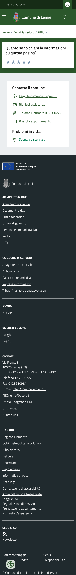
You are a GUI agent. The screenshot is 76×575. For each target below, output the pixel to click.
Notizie (7, 312)
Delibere (7, 456)
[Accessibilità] (10, 564)
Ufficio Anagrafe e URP (17, 401)
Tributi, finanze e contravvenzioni (24, 290)
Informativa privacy (15, 475)
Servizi (47, 554)
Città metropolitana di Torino (21, 443)
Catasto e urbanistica (16, 277)
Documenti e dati (13, 210)
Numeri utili (10, 414)
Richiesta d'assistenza (17, 513)
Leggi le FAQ (10, 498)
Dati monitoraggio (14, 554)
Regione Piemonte (15, 4)
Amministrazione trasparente (22, 494)
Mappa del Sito (55, 559)
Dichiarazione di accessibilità (21, 488)
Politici (6, 236)
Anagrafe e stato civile (17, 264)
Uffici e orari (10, 408)
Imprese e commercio (16, 284)
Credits (23, 559)
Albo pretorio (11, 449)
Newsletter (10, 539)
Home (6, 32)
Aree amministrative (16, 204)
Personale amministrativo (19, 229)
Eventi (6, 341)
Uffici (41, 32)
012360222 (23, 377)
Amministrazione (24, 32)
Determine (9, 462)
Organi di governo (14, 223)
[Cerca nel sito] (63, 17)
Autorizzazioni (11, 271)
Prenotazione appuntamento (21, 508)
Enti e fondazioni (13, 216)
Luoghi (6, 334)
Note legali (9, 481)
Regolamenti (11, 469)
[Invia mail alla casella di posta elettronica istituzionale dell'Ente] (29, 389)
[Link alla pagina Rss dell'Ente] (4, 533)
